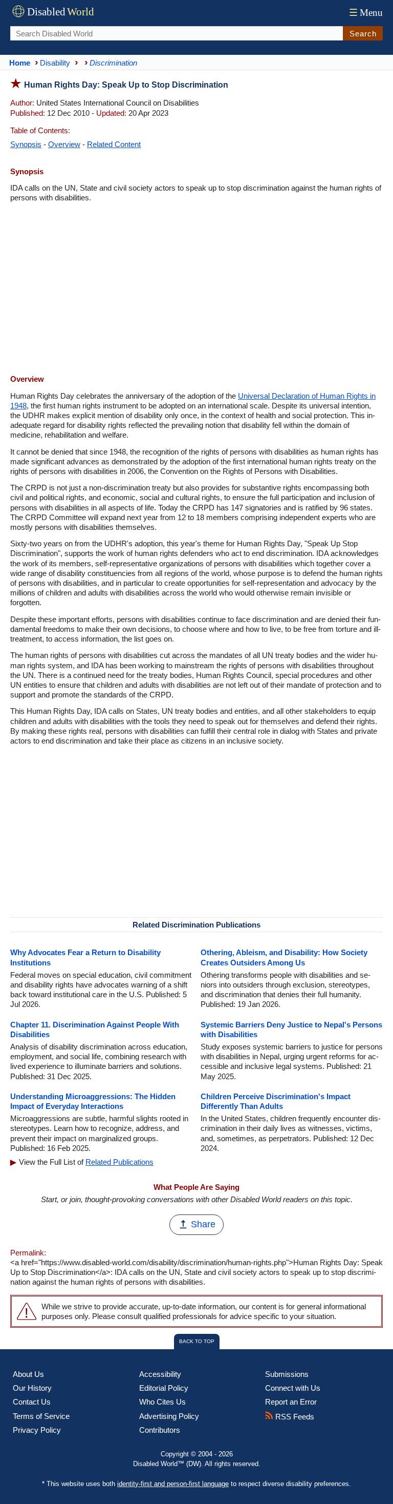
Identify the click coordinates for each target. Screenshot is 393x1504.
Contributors (159, 1430)
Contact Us (32, 1401)
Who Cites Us (162, 1401)
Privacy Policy (37, 1430)
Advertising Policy (169, 1416)
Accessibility (160, 1374)
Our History (32, 1388)
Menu (366, 12)
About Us (28, 1374)
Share (203, 1224)
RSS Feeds (293, 1416)
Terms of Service (41, 1416)
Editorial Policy (163, 1388)
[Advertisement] (196, 289)
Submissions (287, 1374)
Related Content (114, 144)
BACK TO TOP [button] (196, 1341)
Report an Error (291, 1401)
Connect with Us (292, 1388)
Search (363, 33)
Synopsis (25, 144)
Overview (64, 144)
